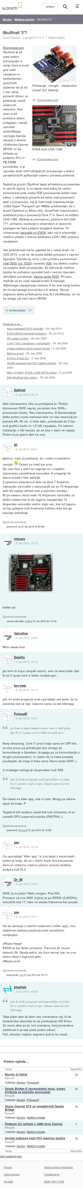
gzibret (29, 621)
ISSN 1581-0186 (54, 1181)
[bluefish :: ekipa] (7, 989)
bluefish (20, 987)
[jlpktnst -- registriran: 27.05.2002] (7, 392)
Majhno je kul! (15, 353)
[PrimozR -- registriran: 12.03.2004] (7, 716)
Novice (21, 1082)
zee (16, 842)
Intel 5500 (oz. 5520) (17, 263)
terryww (20, 685)
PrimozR (20, 714)
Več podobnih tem (11, 1156)
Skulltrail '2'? (15, 32)
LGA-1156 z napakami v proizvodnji (28, 343)
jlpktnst (19, 390)
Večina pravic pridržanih (58, 1167)
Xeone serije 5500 (46, 276)
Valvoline (21, 633)
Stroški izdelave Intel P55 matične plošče (31, 363)
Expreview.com (47, 99)
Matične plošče (56, 37)
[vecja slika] (31, 572)
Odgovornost (11, 1174)
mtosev (19, 539)
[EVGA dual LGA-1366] (54, 125)
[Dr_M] (7, 881)
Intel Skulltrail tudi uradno (22, 377)
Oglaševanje (52, 1174)
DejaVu (19, 657)
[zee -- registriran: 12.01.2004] (7, 844)
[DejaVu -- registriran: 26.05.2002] (7, 659)
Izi (15, 445)
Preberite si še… (13, 324)
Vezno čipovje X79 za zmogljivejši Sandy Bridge (34, 1108)
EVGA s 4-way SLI (18, 358)
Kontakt (8, 1181)
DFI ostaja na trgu (17, 338)
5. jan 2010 (29, 37)
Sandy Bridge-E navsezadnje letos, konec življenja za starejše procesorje (35, 1090)
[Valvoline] (7, 635)
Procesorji (33, 1082)
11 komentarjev (15, 310)
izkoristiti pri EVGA (33, 232)
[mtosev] (7, 541)
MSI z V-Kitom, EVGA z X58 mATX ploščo (32, 372)
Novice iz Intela (16, 1074)
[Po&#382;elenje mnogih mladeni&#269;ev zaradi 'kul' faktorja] (54, 64)
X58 (49, 263)
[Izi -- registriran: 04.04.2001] (7, 447)
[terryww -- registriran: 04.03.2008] (7, 687)
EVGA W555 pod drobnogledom (26, 333)
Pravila (8, 1167)
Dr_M (18, 880)
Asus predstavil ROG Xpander (25, 328)
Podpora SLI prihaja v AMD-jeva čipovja (33, 1124)
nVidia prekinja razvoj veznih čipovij (28, 348)
